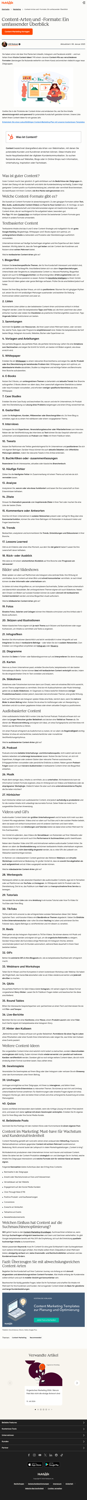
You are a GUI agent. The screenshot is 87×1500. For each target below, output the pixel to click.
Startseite (5, 9)
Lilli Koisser (13, 44)
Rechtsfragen (19, 1484)
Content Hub (23, 214)
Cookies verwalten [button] (55, 1489)
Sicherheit (69, 1484)
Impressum (57, 1484)
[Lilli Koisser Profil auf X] (19, 44)
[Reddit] (56, 1455)
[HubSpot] (43, 1474)
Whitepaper (21, 361)
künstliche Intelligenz (57, 278)
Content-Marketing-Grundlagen (37, 1232)
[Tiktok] (61, 1455)
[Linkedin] (50, 1455)
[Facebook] (29, 1455)
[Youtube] (39, 1455)
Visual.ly (54, 646)
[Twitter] (45, 1455)
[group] (43, 1383)
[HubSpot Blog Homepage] (7, 3)
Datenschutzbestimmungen (38, 1484)
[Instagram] (34, 1455)
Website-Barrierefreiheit (34, 1489)
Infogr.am (41, 646)
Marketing (17, 9)
